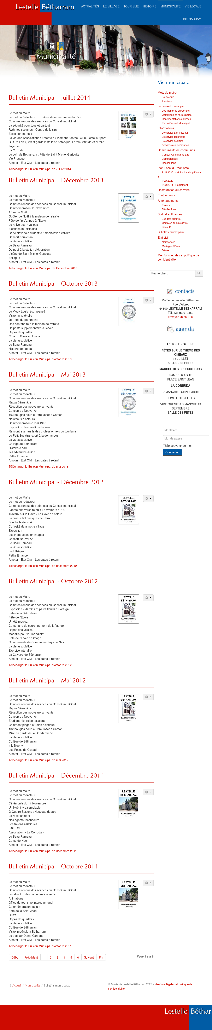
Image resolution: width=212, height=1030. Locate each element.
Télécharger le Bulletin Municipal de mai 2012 (38, 760)
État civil (163, 237)
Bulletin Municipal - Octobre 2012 (53, 581)
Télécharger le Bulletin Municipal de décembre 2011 (43, 851)
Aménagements (168, 200)
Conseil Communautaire (175, 154)
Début (15, 957)
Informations (166, 128)
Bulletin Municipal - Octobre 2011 (53, 866)
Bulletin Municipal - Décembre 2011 (56, 775)
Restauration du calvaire (174, 190)
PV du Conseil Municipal (176, 123)
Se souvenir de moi (179, 445)
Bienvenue (168, 97)
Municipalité (32, 985)
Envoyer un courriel (180, 317)
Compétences (170, 158)
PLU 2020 (167, 180)
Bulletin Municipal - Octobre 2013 (53, 283)
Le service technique (173, 136)
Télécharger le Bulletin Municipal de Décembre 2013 (43, 268)
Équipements (166, 195)
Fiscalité (166, 227)
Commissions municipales (177, 114)
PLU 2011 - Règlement (175, 184)
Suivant (89, 957)
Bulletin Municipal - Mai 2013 (47, 374)
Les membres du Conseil (176, 110)
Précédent (31, 957)
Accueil (17, 985)
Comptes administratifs (175, 223)
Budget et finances (170, 214)
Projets (166, 205)
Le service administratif (175, 132)
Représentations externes (176, 119)
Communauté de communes (176, 150)
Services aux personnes (175, 145)
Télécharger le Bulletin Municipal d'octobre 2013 (40, 359)
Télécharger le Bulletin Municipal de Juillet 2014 (40, 169)
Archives (167, 101)
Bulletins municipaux (171, 232)
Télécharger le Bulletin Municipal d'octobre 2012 (40, 665)
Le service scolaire (172, 140)
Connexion (172, 452)
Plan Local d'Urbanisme (173, 168)
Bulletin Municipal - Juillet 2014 (49, 97)
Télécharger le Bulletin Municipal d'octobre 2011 (40, 946)
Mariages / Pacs (171, 246)
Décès (165, 250)
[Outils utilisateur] (148, 114)
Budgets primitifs (171, 218)
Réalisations (169, 162)
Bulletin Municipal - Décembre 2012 (56, 482)
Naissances (168, 242)
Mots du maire (167, 92)
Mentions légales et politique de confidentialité (178, 257)
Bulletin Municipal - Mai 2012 (47, 680)
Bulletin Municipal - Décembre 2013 (56, 180)
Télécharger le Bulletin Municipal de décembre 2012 (43, 566)
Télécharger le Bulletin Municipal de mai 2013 (38, 466)
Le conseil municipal (171, 106)
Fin (101, 957)
